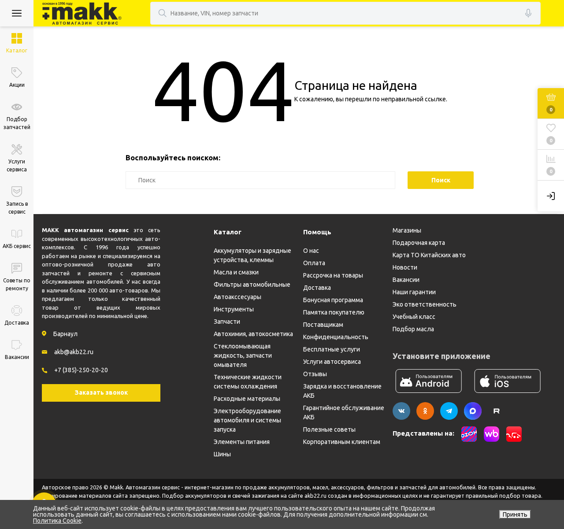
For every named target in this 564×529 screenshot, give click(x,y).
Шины (222, 454)
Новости (405, 267)
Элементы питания (242, 441)
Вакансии (406, 279)
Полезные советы (329, 429)
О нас (311, 250)
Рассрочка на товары (333, 275)
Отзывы (315, 373)
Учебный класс (414, 316)
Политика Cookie (57, 520)
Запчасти (227, 321)
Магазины (407, 230)
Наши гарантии (414, 292)
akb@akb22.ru (73, 351)
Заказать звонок (101, 392)
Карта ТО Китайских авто (429, 255)
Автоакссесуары (237, 296)
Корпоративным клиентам (341, 441)
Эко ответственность (424, 304)
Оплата (314, 262)
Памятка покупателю (333, 312)
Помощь (317, 232)
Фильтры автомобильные (252, 284)
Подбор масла (413, 329)
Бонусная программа (333, 299)
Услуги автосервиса (332, 361)
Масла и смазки (236, 272)
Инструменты (234, 309)
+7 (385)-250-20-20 (81, 370)
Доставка (317, 287)
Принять (515, 514)
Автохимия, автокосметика (253, 333)
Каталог (227, 232)
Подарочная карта (419, 242)
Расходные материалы (247, 398)
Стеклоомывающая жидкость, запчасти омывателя (243, 355)
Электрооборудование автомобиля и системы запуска (247, 420)
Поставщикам (323, 324)
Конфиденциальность (335, 336)
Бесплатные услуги (331, 349)
